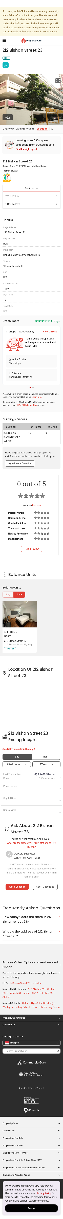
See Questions (45, 886)
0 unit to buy (12, 195)
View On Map (50, 331)
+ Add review (32, 549)
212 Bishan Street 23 (15, 641)
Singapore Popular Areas (16, 1175)
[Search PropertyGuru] (58, 1051)
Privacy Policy (44, 1193)
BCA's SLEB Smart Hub (26, 405)
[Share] (6, 65)
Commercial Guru (31, 1062)
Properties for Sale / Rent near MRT (22, 1160)
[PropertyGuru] (31, 40)
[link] (31, 145)
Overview (8, 128)
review (36, 505)
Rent (19, 594)
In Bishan (37, 983)
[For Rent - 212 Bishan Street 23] (19, 614)
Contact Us (9, 1024)
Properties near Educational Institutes (24, 1167)
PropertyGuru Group (14, 1017)
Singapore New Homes (15, 1152)
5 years (43, 764)
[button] (30, 387)
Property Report (31, 1100)
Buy (8, 594)
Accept (31, 1208)
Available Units (25, 128)
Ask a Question (17, 886)
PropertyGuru (10, 1123)
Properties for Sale (13, 1138)
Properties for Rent (13, 1145)
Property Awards (31, 1074)
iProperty (31, 1110)
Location (42, 128)
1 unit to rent (12, 204)
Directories (8, 1130)
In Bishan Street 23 (20, 983)
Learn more (37, 397)
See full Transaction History (18, 749)
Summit (31, 1088)
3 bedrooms (14, 764)
